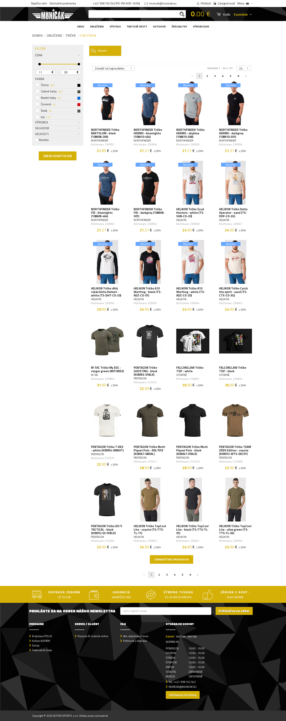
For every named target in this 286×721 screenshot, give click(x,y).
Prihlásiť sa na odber (234, 611)
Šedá (46, 111)
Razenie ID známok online (93, 636)
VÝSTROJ (115, 26)
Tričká (70, 35)
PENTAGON (140, 378)
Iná (45, 117)
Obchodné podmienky (62, 3)
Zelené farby (51, 91)
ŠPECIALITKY (179, 26)
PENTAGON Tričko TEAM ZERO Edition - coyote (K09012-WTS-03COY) (235, 450)
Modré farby (51, 98)
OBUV (80, 26)
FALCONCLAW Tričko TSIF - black (232, 369)
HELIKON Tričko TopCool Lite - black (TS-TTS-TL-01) (192, 529)
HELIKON (181, 220)
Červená (48, 104)
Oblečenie (54, 35)
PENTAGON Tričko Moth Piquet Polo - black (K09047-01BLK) (192, 450)
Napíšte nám (39, 3)
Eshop (35, 645)
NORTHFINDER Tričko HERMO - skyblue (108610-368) (190, 133)
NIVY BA (192, 636)
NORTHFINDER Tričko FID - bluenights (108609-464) (105, 213)
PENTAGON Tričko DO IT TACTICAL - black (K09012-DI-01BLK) (106, 529)
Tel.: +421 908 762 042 (182, 682)
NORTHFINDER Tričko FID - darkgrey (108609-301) (149, 213)
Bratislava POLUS (42, 636)
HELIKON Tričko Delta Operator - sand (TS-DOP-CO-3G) (233, 213)
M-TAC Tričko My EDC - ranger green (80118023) (107, 369)
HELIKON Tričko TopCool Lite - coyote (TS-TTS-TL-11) (150, 529)
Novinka (44, 140)
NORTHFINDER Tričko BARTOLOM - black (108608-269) (105, 133)
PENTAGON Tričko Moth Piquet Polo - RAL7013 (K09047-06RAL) (149, 450)
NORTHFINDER (99, 140)
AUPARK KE (172, 642)
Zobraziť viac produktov (171, 559)
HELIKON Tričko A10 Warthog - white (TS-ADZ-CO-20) (190, 292)
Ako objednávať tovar (135, 636)
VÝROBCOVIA (201, 26)
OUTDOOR (159, 26)
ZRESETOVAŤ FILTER (57, 156)
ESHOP (170, 636)
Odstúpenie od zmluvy (183, 695)
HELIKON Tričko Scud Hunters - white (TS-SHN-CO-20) (190, 213)
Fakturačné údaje (42, 650)
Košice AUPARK (41, 641)
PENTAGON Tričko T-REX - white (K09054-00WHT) (107, 448)
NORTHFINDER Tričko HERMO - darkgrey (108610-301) (233, 133)
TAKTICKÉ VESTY (137, 26)
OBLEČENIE (97, 26)
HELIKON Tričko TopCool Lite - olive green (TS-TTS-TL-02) (235, 529)
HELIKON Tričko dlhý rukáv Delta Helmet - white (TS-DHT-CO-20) (106, 292)
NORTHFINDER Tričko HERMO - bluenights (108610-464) (148, 133)
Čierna (47, 85)
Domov (37, 35)
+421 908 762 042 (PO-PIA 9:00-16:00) (116, 3)
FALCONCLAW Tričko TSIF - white (190, 369)
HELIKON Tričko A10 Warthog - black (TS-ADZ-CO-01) (147, 292)
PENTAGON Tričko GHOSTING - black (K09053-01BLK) (145, 371)
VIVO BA (181, 636)
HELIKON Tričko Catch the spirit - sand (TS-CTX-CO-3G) (233, 292)
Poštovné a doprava (135, 641)
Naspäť (102, 50)
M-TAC (94, 375)
